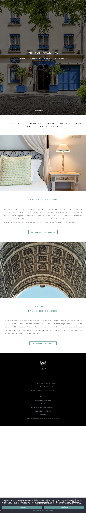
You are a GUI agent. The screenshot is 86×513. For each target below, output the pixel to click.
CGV (43, 404)
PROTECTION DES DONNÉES (43, 407)
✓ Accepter (22, 507)
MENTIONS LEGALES (43, 400)
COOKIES (43, 414)
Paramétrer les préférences (43, 510)
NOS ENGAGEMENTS (43, 411)
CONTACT (43, 396)
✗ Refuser (64, 507)
